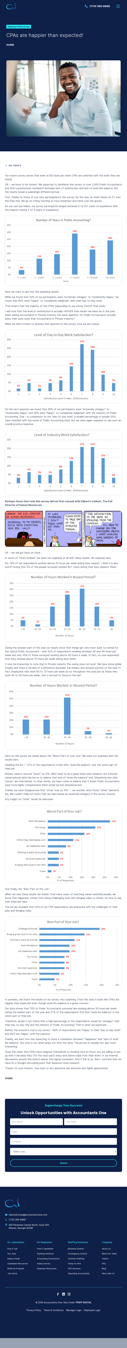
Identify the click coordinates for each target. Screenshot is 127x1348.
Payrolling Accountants (79, 1273)
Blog (104, 1268)
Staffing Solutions (45, 1254)
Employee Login (92, 1310)
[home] (11, 6)
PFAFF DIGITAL (84, 1302)
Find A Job (12, 1249)
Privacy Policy (34, 1310)
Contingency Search (77, 1254)
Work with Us (108, 1273)
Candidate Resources (17, 1263)
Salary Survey (43, 1263)
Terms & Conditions (54, 1310)
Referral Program (15, 1268)
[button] (117, 6)
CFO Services (74, 1268)
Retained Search (76, 1249)
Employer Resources (47, 1268)
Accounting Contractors (48, 1258)
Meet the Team (109, 1254)
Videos (105, 1258)
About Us (106, 1249)
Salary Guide (13, 1258)
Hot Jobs (11, 1254)
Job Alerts (12, 1273)
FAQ (104, 1263)
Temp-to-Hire (74, 1263)
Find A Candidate (45, 1249)
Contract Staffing (76, 1258)
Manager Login (73, 1310)
